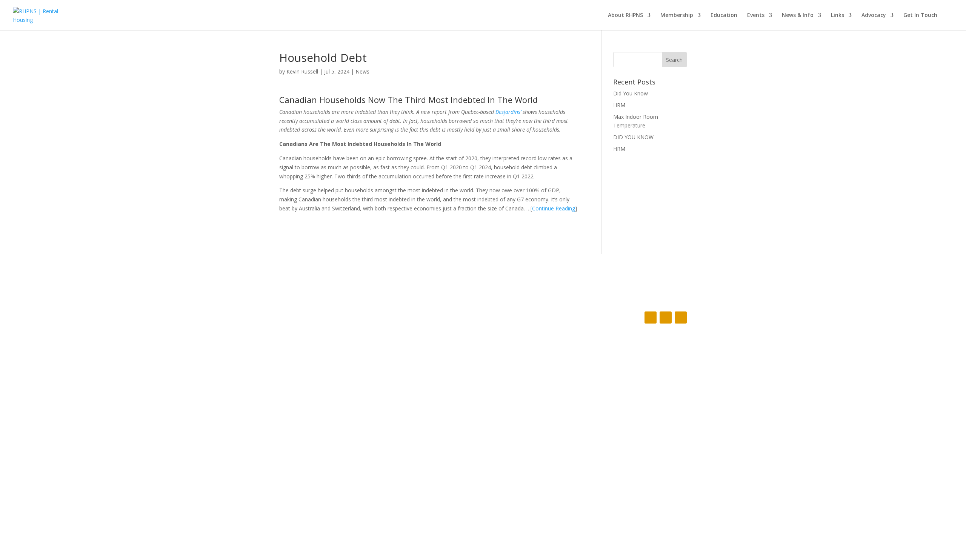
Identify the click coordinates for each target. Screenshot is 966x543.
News (362, 71)
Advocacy (873, 15)
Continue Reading (553, 208)
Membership (676, 15)
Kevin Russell (302, 71)
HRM (619, 105)
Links (837, 15)
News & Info (798, 15)
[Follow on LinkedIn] (681, 317)
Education (724, 15)
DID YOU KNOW (633, 137)
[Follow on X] (666, 317)
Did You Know (630, 93)
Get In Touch (920, 15)
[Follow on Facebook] (651, 317)
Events (755, 15)
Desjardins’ (508, 111)
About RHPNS (625, 15)
